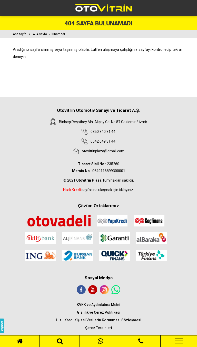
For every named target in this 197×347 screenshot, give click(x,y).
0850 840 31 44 (103, 132)
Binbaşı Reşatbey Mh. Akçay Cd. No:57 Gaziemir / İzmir (103, 122)
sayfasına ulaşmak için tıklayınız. (98, 190)
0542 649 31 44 (103, 141)
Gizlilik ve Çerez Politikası (98, 312)
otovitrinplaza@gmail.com (103, 151)
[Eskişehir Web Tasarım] (2, 326)
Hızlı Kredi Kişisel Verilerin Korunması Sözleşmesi (98, 320)
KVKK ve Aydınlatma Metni (98, 305)
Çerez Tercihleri (98, 328)
